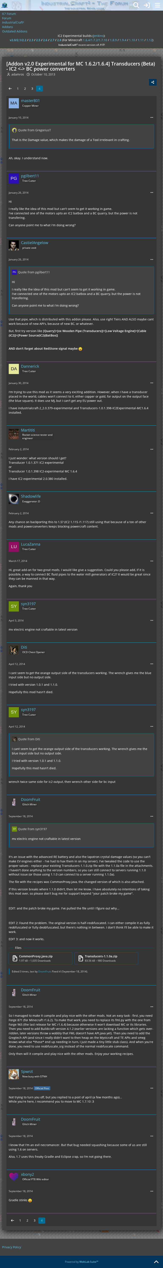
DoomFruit (44, 971)
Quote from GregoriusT (34, 130)
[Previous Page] (10, 89)
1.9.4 (122, 40)
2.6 (45, 40)
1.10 (132, 40)
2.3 (31, 40)
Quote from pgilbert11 (34, 272)
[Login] (147, 5)
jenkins (98, 36)
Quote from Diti (29, 739)
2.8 (59, 40)
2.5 (38, 40)
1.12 (149, 40)
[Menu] (157, 5)
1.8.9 (113, 40)
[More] (152, 117)
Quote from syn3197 (32, 829)
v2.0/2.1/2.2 (18, 40)
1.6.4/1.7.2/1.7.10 (95, 40)
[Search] (136, 5)
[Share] (153, 82)
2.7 (52, 40)
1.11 (141, 40)
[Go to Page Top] (156, 1262)
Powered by (81, 1262)
